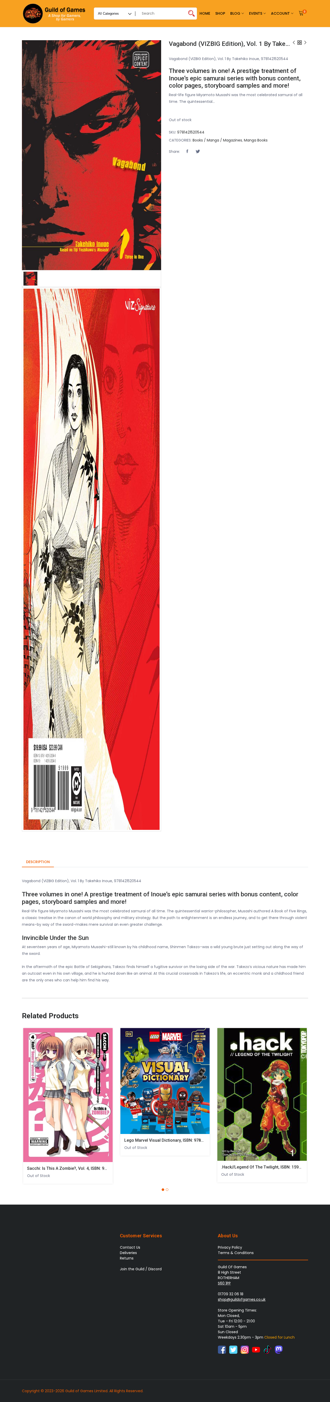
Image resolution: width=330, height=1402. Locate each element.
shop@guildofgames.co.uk (242, 1299)
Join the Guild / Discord (141, 1269)
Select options (30, 1093)
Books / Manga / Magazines (217, 140)
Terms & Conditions (236, 1252)
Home (205, 13)
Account (280, 13)
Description (38, 861)
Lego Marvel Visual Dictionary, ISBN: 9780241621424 (174, 1140)
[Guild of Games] (55, 13)
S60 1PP (224, 1283)
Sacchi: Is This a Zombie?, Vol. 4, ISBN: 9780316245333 (79, 1168)
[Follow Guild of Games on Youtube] (256, 1349)
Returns (127, 1258)
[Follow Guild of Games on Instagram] (245, 1349)
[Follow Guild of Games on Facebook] (222, 1349)
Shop (220, 13)
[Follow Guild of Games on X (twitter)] (233, 1349)
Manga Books (256, 140)
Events (255, 13)
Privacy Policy (230, 1247)
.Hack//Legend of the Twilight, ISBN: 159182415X (268, 1167)
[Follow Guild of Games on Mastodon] (279, 1349)
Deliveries (128, 1252)
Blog (235, 13)
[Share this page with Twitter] (197, 151)
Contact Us (130, 1247)
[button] (187, 151)
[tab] (38, 862)
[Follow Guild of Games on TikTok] (267, 1349)
